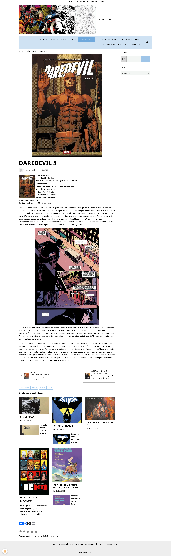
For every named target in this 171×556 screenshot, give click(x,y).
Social (49, 388)
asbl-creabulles (30, 170)
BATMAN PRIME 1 (63, 425)
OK (145, 59)
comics (42, 388)
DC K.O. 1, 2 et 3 (28, 497)
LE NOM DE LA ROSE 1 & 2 (99, 423)
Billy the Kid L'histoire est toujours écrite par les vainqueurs (65, 486)
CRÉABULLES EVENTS (130, 39)
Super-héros (24, 388)
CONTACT (133, 44)
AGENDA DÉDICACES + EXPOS (63, 39)
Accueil (22, 51)
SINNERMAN (27, 416)
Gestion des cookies (85, 553)
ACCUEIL (43, 39)
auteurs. (34, 388)
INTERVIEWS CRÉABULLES (114, 44)
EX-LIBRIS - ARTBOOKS (107, 39)
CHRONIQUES (85, 39)
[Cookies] (5, 551)
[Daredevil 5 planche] (67, 276)
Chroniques (31, 51)
